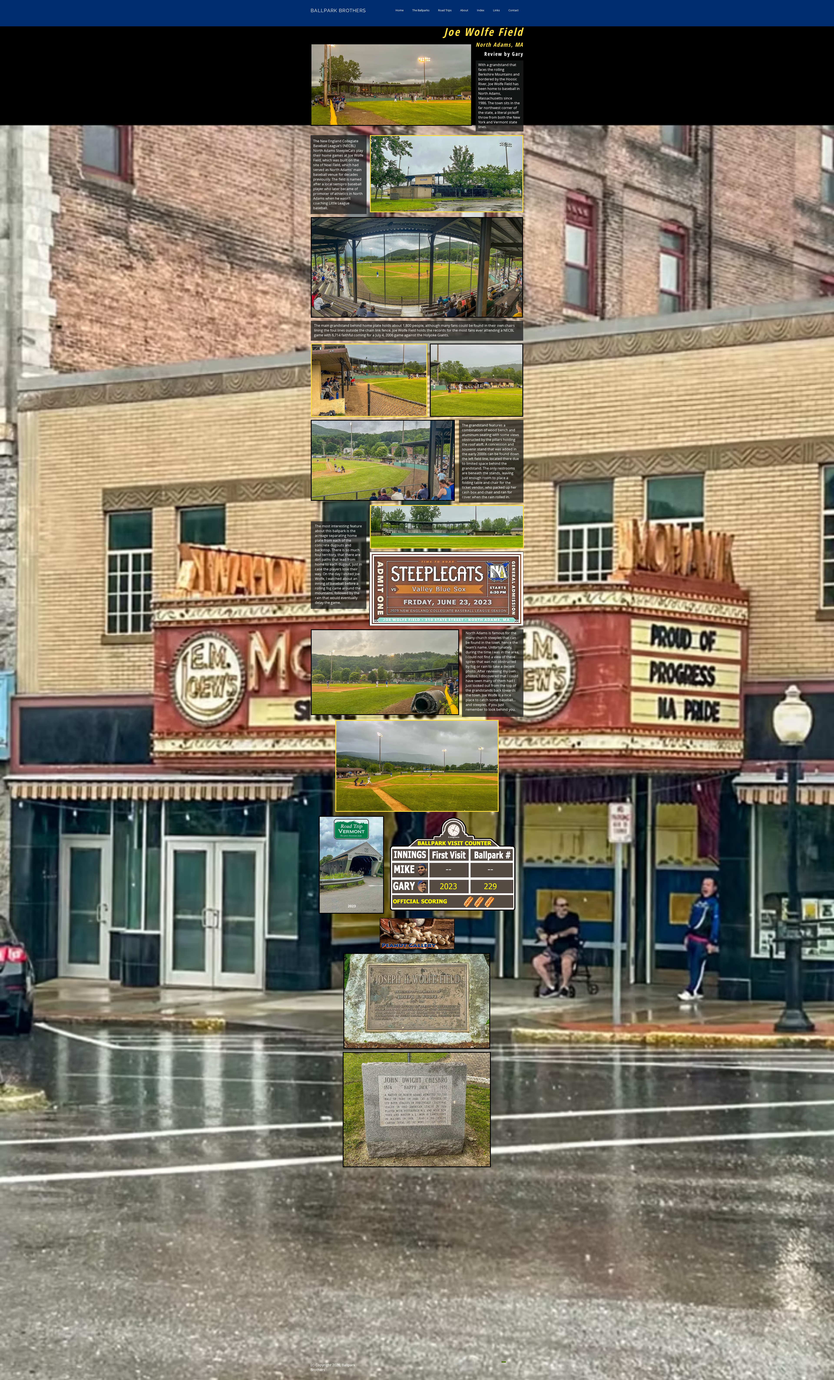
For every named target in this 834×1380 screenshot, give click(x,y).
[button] (421, 10)
